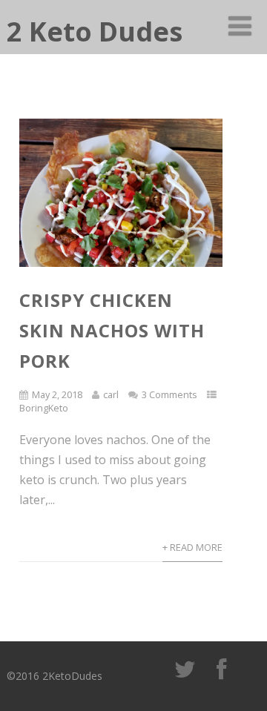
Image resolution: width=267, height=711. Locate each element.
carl (111, 394)
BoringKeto (43, 407)
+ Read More (192, 547)
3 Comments (169, 394)
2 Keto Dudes (94, 31)
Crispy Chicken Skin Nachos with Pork (112, 330)
